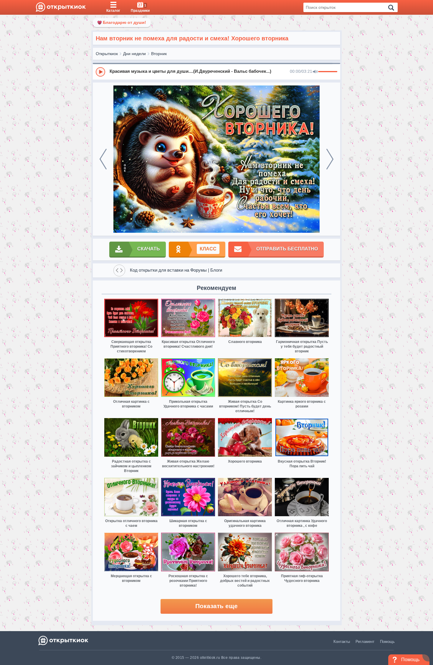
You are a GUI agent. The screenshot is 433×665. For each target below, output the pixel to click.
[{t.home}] (63, 640)
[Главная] (60, 7)
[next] (330, 159)
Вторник (159, 53)
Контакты (341, 641)
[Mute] (315, 72)
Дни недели (134, 53)
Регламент (365, 641)
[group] (216, 72)
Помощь (387, 641)
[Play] (100, 72)
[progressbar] (327, 72)
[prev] (103, 159)
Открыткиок (107, 53)
